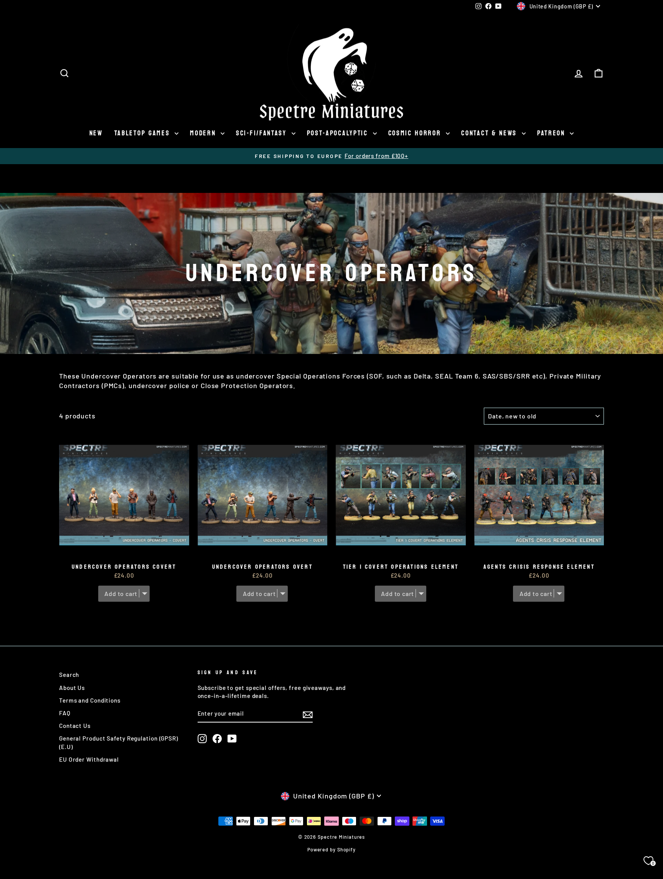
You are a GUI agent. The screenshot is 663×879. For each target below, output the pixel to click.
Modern (204, 133)
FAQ (65, 712)
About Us (72, 687)
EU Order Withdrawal (89, 759)
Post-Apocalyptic (339, 133)
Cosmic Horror (416, 133)
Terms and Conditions (89, 700)
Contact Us (75, 725)
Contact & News (490, 133)
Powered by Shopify (331, 849)
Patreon (552, 133)
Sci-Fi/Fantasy (263, 133)
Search (69, 674)
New (96, 133)
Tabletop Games (143, 133)
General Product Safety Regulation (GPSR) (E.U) (118, 742)
